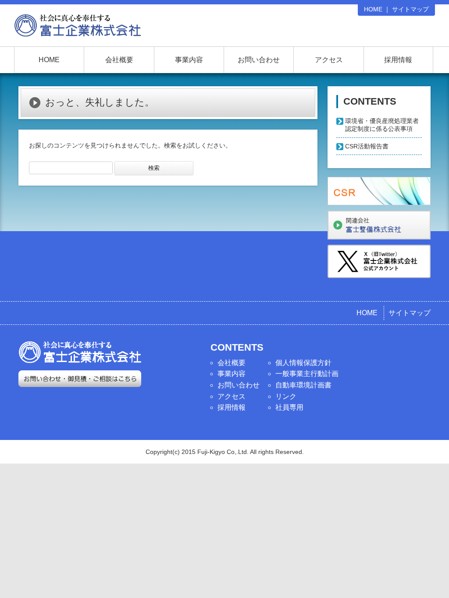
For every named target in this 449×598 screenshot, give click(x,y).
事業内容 (189, 59)
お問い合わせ (259, 59)
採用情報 (398, 59)
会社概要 (119, 59)
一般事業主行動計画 (307, 373)
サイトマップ (410, 9)
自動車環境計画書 (303, 385)
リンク (285, 396)
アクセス (329, 59)
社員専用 (289, 407)
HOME (373, 9)
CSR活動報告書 (366, 146)
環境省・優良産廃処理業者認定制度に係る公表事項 (382, 124)
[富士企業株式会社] (77, 28)
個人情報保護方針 (303, 362)
